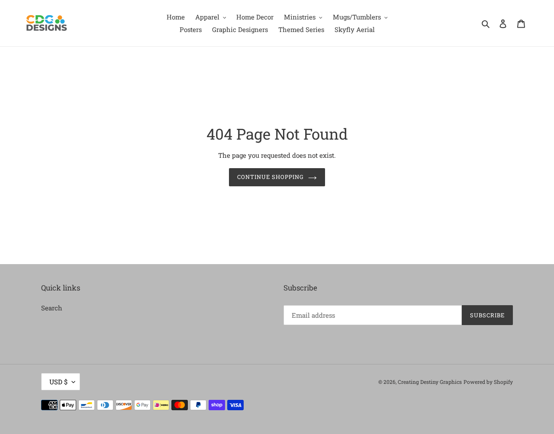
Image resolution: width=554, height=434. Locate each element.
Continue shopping (270, 177)
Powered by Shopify (488, 381)
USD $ (58, 381)
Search (51, 307)
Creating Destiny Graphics (430, 381)
